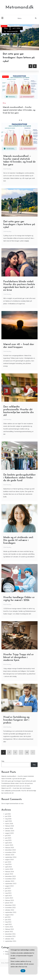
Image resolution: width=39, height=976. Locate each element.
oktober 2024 (9, 855)
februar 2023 (9, 900)
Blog (5, 28)
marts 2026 (9, 823)
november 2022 (10, 907)
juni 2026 (8, 816)
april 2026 (8, 821)
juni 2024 (8, 862)
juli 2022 (8, 917)
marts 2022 (9, 927)
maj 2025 (8, 840)
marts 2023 (9, 898)
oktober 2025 (9, 831)
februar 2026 (9, 826)
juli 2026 (8, 814)
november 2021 (10, 936)
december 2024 (10, 850)
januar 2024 (9, 874)
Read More (12, 66)
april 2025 (8, 843)
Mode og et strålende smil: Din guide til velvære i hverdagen (18, 540)
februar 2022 (9, 929)
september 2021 (10, 941)
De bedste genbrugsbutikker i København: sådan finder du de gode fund (19, 478)
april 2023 (8, 895)
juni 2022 (8, 919)
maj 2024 (8, 864)
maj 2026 (8, 819)
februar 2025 (9, 847)
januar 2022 (9, 931)
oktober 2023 (9, 881)
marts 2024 (9, 869)
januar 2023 (9, 903)
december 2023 (10, 876)
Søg (2, 761)
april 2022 (8, 924)
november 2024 (10, 852)
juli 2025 (8, 835)
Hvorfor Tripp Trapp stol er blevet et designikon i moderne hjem (18, 657)
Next (35, 66)
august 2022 (9, 915)
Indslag (7, 954)
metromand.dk (12, 31)
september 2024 (10, 857)
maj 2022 (8, 922)
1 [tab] (17, 120)
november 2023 (10, 879)
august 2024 (9, 859)
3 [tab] (21, 120)
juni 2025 (8, 838)
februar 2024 (9, 871)
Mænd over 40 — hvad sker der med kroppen (16, 788)
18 (27, 752)
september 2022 (10, 912)
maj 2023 (8, 893)
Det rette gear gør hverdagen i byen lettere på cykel (19, 58)
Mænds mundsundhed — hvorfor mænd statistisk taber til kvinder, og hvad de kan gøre (19, 110)
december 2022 (10, 905)
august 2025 (9, 833)
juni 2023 (8, 891)
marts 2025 (9, 845)
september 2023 (10, 883)
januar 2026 (9, 828)
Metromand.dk (19, 7)
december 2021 (10, 934)
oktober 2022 (9, 910)
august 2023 (9, 886)
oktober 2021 (9, 939)
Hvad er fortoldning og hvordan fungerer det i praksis (16, 720)
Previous (30, 66)
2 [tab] (19, 120)
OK (23, 970)
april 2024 (8, 867)
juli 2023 (8, 888)
